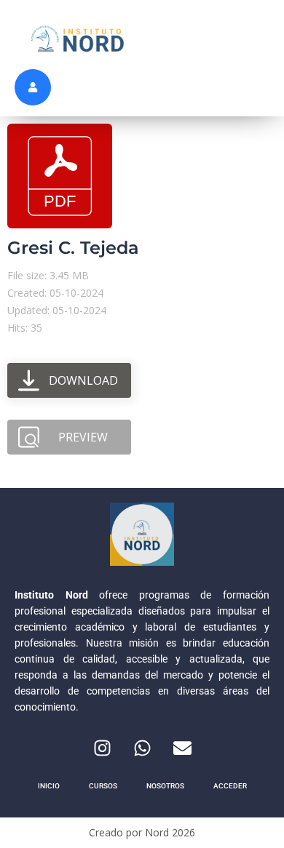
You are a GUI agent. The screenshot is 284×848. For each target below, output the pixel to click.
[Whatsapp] (142, 747)
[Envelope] (182, 747)
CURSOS (103, 786)
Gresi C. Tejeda (73, 247)
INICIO (49, 786)
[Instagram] (102, 747)
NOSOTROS (165, 786)
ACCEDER (230, 786)
